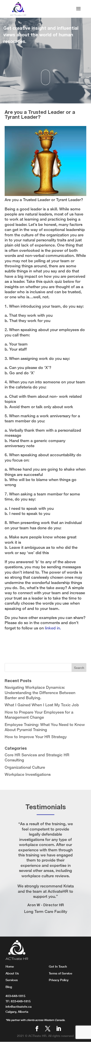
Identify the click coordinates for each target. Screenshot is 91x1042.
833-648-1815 (21, 1001)
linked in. (53, 627)
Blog (9, 987)
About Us (12, 973)
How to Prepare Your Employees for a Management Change (39, 715)
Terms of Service (60, 973)
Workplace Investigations (28, 774)
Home (10, 966)
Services (12, 980)
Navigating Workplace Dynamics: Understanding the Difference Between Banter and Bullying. (40, 692)
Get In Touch (58, 966)
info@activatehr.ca (19, 1006)
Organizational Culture (25, 767)
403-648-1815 (15, 996)
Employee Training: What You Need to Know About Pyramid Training (45, 727)
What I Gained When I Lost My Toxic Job (42, 704)
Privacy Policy (58, 980)
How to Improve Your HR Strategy (36, 736)
